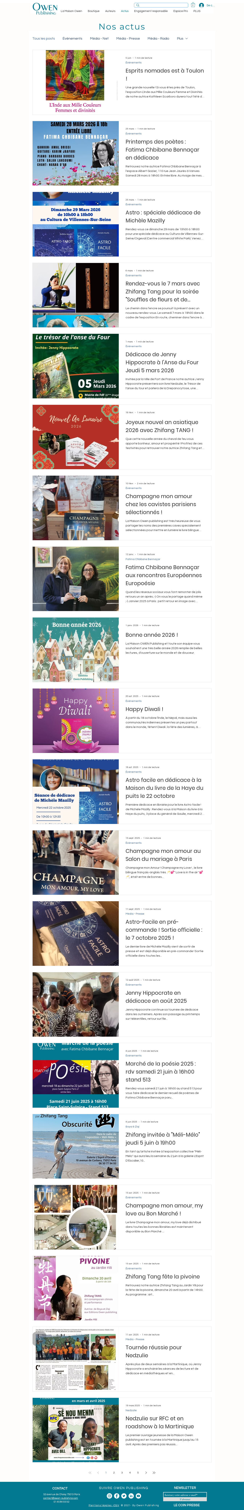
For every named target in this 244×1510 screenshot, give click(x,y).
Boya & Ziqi (132, 1126)
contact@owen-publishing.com (60, 1498)
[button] (193, 4)
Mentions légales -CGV (104, 1505)
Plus (180, 38)
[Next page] (146, 1472)
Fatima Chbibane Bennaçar (143, 559)
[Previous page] (98, 1472)
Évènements (72, 38)
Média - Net (99, 38)
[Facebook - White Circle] (116, 1496)
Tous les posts (43, 38)
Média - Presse (128, 38)
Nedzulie (131, 1410)
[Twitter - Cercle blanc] (124, 1496)
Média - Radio (158, 38)
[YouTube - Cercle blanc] (138, 1496)
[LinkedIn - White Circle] (131, 1496)
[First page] (90, 1472)
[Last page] (154, 1472)
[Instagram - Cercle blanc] (109, 1496)
